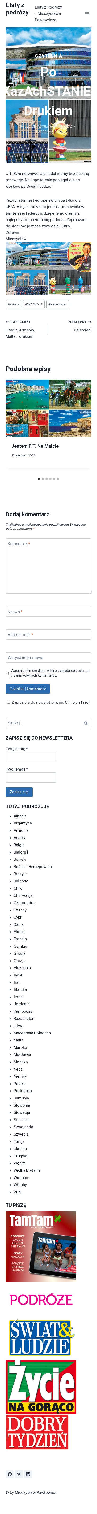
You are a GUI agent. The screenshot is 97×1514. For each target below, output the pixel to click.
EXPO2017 (34, 304)
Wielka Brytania (27, 1170)
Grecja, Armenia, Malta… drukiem (20, 329)
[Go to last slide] (14, 427)
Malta (19, 1040)
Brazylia (21, 874)
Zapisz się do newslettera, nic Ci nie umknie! (50, 702)
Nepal (19, 1069)
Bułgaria (21, 881)
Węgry (19, 1163)
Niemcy (20, 1076)
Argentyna (23, 823)
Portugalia (23, 1090)
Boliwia (20, 859)
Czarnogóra (24, 902)
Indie (18, 975)
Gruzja (19, 960)
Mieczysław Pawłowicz (51, 126)
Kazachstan (57, 304)
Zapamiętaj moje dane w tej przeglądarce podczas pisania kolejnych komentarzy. (50, 672)
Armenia (21, 830)
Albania (20, 816)
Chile (18, 888)
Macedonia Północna (32, 1033)
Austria (20, 837)
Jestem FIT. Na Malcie (35, 446)
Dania (19, 924)
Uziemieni (80, 326)
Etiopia (20, 931)
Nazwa (15, 611)
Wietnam (21, 1177)
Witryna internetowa (25, 657)
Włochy (20, 1184)
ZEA (17, 1192)
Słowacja (22, 1112)
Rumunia (21, 1098)
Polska (19, 1083)
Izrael (19, 996)
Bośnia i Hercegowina (33, 866)
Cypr (18, 917)
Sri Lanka (22, 1119)
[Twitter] (19, 1474)
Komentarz (19, 543)
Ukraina (20, 1148)
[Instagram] (28, 1474)
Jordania (21, 1004)
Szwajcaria (23, 1126)
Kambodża (23, 1011)
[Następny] (83, 427)
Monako (21, 1061)
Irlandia (20, 989)
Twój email (17, 769)
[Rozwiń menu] (87, 13)
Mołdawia (22, 1054)
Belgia (19, 844)
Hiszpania (22, 967)
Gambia (20, 946)
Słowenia (22, 1105)
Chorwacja (23, 895)
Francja (20, 939)
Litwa (18, 1025)
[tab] (39, 479)
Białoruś (21, 852)
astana (13, 304)
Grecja (19, 953)
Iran (17, 982)
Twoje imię (17, 748)
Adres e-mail (20, 634)
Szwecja (21, 1134)
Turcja (19, 1141)
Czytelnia (48, 56)
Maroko (20, 1047)
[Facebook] (10, 1474)
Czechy (20, 910)
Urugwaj (21, 1156)
